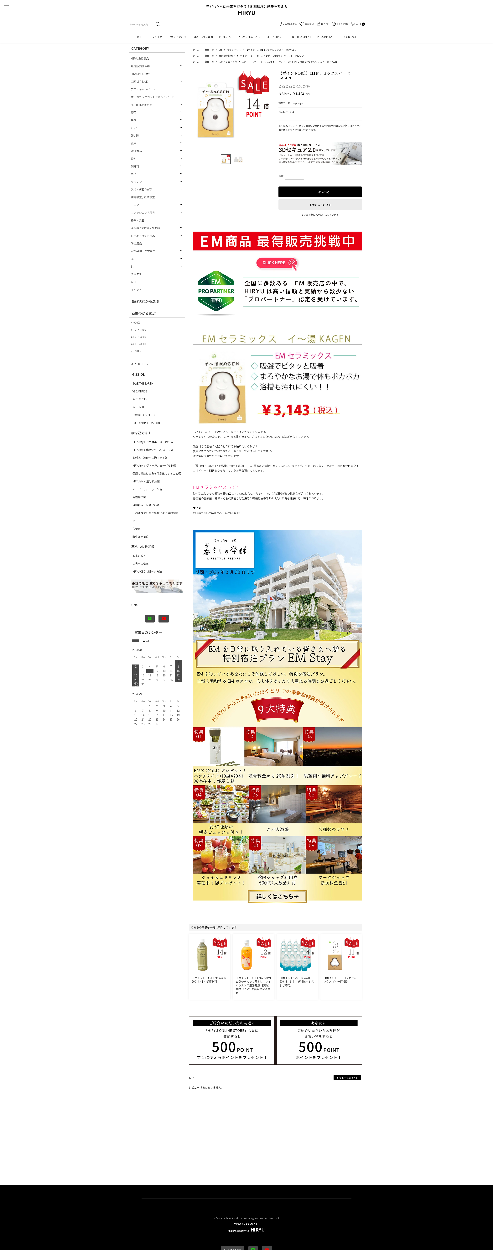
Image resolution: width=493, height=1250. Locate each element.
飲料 (133, 158)
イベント (136, 289)
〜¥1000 (135, 322)
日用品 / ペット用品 (143, 236)
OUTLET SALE (139, 81)
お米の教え (139, 556)
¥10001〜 (136, 351)
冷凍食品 (136, 151)
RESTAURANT (275, 37)
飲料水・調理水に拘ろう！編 (150, 458)
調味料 (135, 166)
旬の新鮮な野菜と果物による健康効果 (155, 513)
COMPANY (330, 37)
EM (132, 266)
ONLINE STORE (252, 37)
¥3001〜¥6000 (139, 337)
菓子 (133, 174)
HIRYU (246, 1228)
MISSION (158, 37)
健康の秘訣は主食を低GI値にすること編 (156, 473)
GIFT (134, 282)
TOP (141, 37)
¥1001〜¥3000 (139, 330)
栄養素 (136, 529)
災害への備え (140, 563)
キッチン (136, 182)
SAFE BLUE (138, 407)
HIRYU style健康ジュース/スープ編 (152, 450)
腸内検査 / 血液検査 (143, 197)
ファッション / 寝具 (143, 212)
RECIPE (228, 37)
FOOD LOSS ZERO (143, 415)
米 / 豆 (135, 128)
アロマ (135, 205)
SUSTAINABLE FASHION (146, 423)
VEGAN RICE (139, 391)
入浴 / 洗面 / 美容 (141, 189)
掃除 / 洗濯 (137, 220)
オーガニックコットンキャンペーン (152, 97)
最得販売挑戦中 (140, 66)
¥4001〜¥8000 (139, 344)
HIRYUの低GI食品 (141, 74)
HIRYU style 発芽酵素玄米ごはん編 (152, 442)
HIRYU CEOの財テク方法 (147, 571)
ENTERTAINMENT (302, 37)
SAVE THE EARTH (142, 383)
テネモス (136, 274)
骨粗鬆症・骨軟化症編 (145, 505)
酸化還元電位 (140, 536)
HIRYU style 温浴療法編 (146, 481)
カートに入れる (320, 192)
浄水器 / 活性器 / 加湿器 (145, 228)
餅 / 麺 (135, 135)
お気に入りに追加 (320, 205)
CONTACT (350, 37)
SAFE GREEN (140, 399)
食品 (133, 143)
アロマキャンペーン (143, 89)
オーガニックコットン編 (147, 489)
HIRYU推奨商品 (140, 58)
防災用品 (136, 243)
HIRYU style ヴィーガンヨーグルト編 (154, 465)
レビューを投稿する (347, 1077)
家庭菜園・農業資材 (143, 251)
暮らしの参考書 (205, 37)
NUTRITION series (141, 105)
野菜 (133, 112)
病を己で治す (178, 37)
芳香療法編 (139, 497)
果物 (133, 120)
